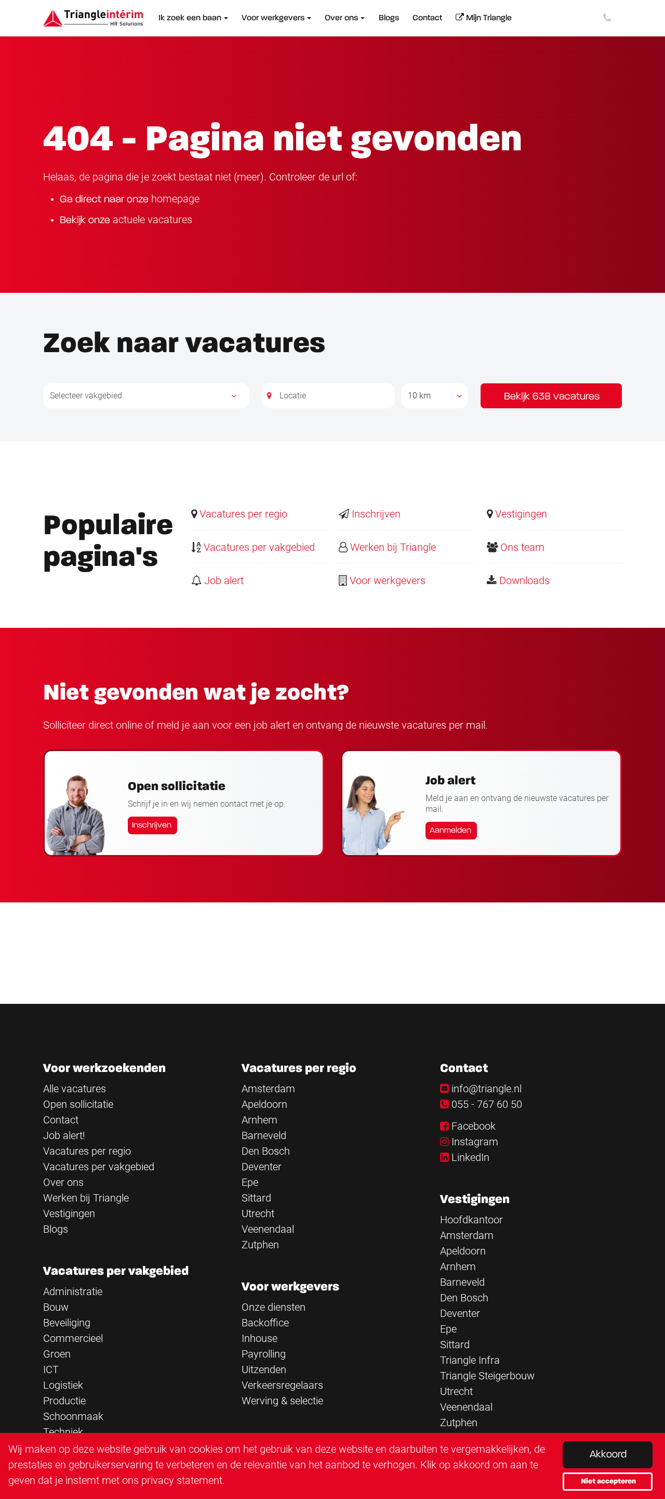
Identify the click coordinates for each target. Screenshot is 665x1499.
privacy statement (181, 1480)
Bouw (56, 1307)
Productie (64, 1400)
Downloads (523, 580)
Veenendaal (268, 1229)
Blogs (55, 1229)
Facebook (473, 1126)
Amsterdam (268, 1088)
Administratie (72, 1291)
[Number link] (609, 18)
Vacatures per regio (242, 514)
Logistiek (63, 1385)
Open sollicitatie (78, 1104)
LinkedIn (470, 1157)
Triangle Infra (470, 1360)
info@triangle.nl (486, 1088)
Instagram (474, 1141)
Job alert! (64, 1135)
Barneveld (264, 1135)
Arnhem (259, 1120)
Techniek (63, 1432)
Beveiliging (66, 1322)
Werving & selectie (282, 1400)
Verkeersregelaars (282, 1385)
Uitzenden (264, 1369)
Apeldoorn (264, 1104)
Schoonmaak (73, 1416)
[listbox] (434, 395)
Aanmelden (450, 830)
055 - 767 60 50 (486, 1104)
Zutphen (260, 1244)
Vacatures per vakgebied (258, 547)
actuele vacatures (152, 219)
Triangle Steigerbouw (487, 1375)
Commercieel (73, 1338)
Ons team (521, 547)
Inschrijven (375, 514)
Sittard (256, 1198)
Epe (250, 1182)
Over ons (63, 1182)
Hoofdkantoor (471, 1219)
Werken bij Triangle (392, 547)
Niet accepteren (608, 1481)
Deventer (262, 1166)
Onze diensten (273, 1307)
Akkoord (608, 1455)
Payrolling (264, 1354)
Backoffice (265, 1322)
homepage (175, 198)
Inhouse (259, 1338)
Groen (57, 1354)
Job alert (223, 580)
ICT (51, 1369)
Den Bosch (266, 1151)
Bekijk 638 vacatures (552, 397)
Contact (60, 1120)
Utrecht (258, 1213)
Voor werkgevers (386, 580)
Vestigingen (520, 514)
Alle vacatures (74, 1088)
